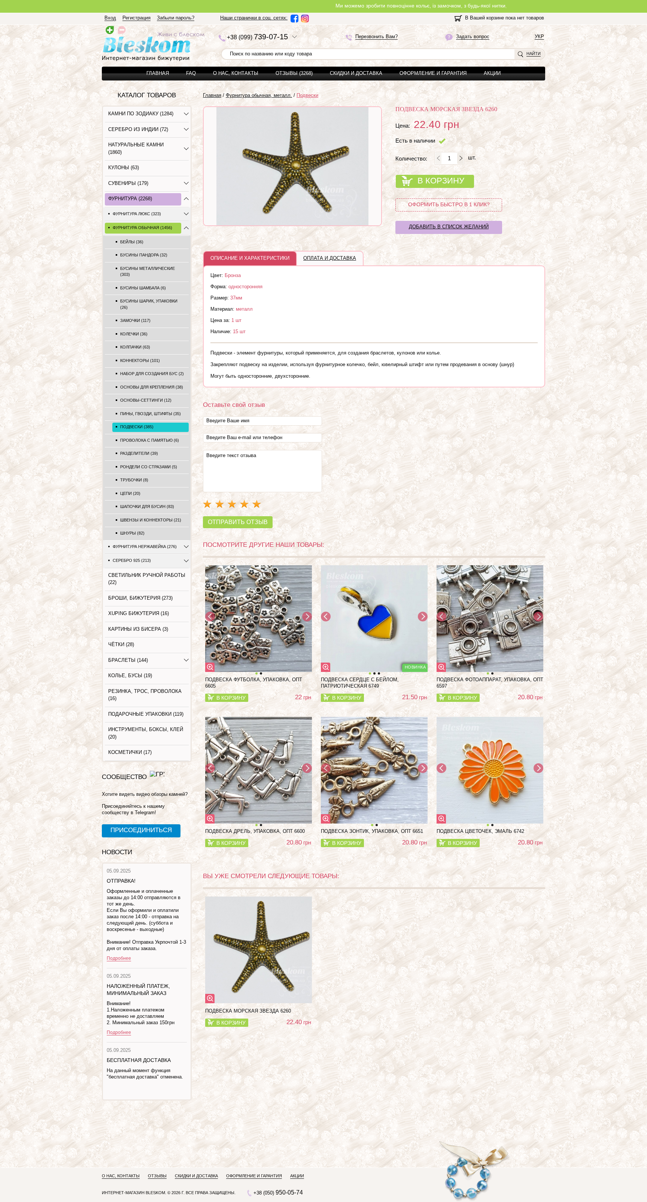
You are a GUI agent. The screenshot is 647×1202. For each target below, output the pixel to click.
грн (303, 697)
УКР (539, 36)
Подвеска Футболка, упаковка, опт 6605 (253, 683)
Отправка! (121, 881)
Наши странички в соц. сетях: (254, 18)
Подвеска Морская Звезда (248, 1011)
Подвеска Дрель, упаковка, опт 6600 (255, 831)
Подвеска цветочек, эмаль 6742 (480, 831)
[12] (258, 618)
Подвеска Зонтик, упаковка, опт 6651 (372, 831)
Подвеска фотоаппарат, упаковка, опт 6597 (490, 683)
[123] (374, 618)
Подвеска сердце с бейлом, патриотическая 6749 (360, 683)
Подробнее (119, 958)
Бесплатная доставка (139, 1060)
